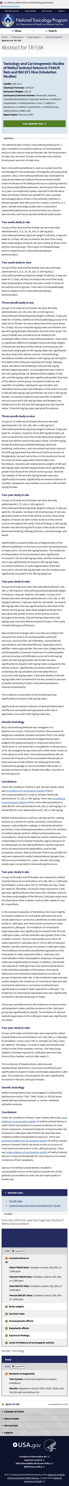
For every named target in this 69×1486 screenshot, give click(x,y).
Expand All (18, 1251)
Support (61, 11)
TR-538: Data (15, 1201)
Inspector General (33, 1460)
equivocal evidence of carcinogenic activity (24, 1140)
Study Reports (34, 37)
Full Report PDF (33, 123)
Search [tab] (52, 31)
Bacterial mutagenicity (22, 1373)
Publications (17, 37)
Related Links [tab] (15, 1192)
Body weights (16, 1306)
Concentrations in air (17, 1260)
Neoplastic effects (19, 1328)
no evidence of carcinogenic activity (25, 790)
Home (4, 37)
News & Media (30, 11)
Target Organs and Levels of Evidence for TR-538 (34, 1205)
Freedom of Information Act (33, 1456)
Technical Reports (53, 37)
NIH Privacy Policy (33, 1466)
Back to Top (13, 1404)
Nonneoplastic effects (21, 1320)
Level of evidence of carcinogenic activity (31, 1342)
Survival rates (17, 1313)
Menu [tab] (18, 31)
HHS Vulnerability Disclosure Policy (33, 1463)
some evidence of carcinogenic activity (26, 1152)
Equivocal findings (19, 1335)
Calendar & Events (11, 11)
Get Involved (47, 11)
